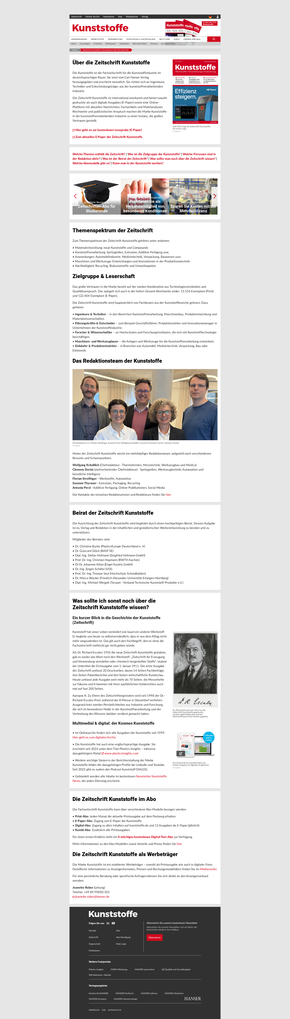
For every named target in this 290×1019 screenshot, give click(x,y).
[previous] (75, 196)
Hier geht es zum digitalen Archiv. (94, 737)
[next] (214, 196)
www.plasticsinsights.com (121, 753)
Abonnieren (154, 937)
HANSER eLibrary (149, 993)
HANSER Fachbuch (125, 993)
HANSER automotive (144, 970)
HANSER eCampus (97, 999)
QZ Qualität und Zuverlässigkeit (176, 970)
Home (74, 50)
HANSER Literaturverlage (125, 999)
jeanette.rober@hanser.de (92, 896)
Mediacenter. (208, 869)
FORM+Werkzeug (119, 970)
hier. (169, 494)
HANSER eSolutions (174, 993)
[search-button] (214, 39)
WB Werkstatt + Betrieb (100, 975)
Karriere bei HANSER (98, 993)
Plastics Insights (96, 970)
